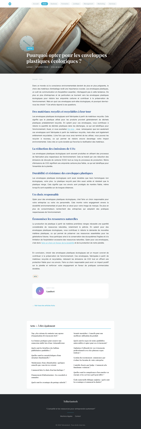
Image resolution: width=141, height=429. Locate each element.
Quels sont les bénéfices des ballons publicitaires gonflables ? (45, 349)
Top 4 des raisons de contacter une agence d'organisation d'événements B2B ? (47, 334)
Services (112, 4)
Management (88, 4)
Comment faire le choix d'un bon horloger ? (48, 370)
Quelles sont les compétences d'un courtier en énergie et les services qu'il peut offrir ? (91, 373)
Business (54, 4)
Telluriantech (70, 401)
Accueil (35, 4)
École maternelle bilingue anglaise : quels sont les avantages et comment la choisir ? (91, 381)
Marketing (101, 4)
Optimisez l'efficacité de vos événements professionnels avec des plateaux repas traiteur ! (89, 350)
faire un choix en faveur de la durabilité (57, 243)
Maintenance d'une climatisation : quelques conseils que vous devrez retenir (48, 364)
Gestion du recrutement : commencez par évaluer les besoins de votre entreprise (89, 359)
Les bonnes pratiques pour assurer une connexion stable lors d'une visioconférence (48, 342)
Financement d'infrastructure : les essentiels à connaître (49, 376)
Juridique (76, 4)
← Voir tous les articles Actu (43, 305)
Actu (44, 4)
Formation (65, 4)
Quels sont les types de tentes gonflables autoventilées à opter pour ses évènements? (90, 342)
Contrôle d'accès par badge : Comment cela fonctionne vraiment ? (90, 366)
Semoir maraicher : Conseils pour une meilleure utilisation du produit (88, 334)
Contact (78, 416)
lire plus (71, 129)
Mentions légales (66, 416)
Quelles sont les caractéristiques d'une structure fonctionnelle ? (46, 356)
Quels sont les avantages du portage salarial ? (48, 382)
